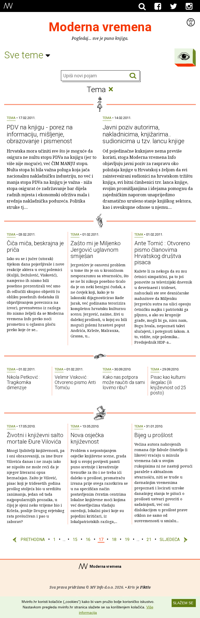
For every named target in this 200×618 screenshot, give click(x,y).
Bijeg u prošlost (153, 435)
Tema (11, 118)
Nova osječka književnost (87, 438)
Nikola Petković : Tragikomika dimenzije (23, 382)
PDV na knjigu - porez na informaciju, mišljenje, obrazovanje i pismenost (40, 134)
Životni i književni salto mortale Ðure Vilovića (35, 438)
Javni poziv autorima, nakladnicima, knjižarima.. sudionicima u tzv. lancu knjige (143, 134)
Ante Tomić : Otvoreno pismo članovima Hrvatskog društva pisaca (162, 253)
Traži (133, 75)
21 (149, 539)
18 (114, 539)
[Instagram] (189, 6)
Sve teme (25, 55)
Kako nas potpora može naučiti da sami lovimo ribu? (124, 382)
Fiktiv (145, 587)
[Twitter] (173, 6)
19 (127, 539)
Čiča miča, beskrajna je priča (35, 246)
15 (75, 539)
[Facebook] (158, 6)
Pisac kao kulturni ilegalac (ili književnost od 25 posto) (168, 384)
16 (88, 539)
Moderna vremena (100, 27)
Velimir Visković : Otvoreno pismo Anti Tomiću (75, 382)
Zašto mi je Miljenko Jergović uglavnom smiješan (96, 249)
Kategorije (183, 56)
